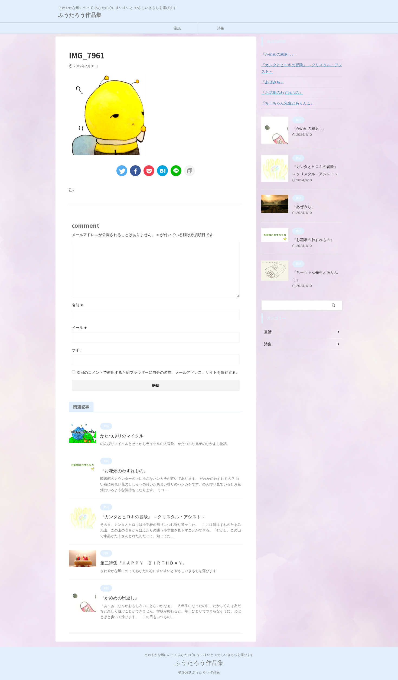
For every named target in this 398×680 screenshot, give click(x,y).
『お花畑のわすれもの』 (124, 470)
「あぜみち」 (272, 82)
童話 (177, 28)
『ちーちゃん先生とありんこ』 (287, 103)
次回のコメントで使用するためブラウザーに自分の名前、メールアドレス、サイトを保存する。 (158, 372)
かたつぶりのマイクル (121, 435)
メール (79, 327)
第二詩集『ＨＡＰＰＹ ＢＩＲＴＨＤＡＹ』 (143, 563)
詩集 (220, 28)
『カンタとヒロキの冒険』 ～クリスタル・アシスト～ (152, 516)
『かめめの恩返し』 (119, 597)
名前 (77, 305)
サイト (77, 350)
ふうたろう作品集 (80, 15)
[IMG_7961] (162, 170)
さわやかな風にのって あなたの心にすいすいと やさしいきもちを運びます (199, 655)
